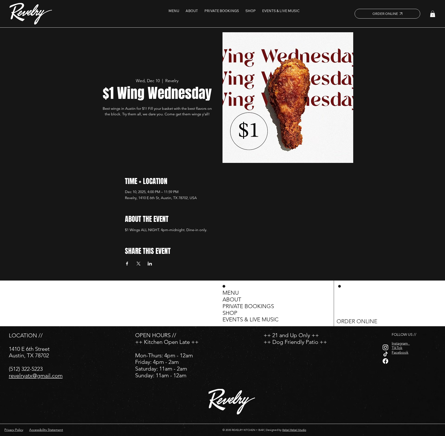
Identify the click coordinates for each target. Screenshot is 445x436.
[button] (432, 14)
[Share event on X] (138, 263)
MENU (230, 293)
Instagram (401, 343)
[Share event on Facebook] (127, 263)
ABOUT (231, 299)
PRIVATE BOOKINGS (248, 306)
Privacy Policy (13, 430)
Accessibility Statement (46, 430)
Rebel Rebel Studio (294, 430)
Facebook (400, 352)
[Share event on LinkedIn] (150, 263)
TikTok (397, 348)
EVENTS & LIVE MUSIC (250, 319)
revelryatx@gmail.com (36, 375)
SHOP (229, 313)
